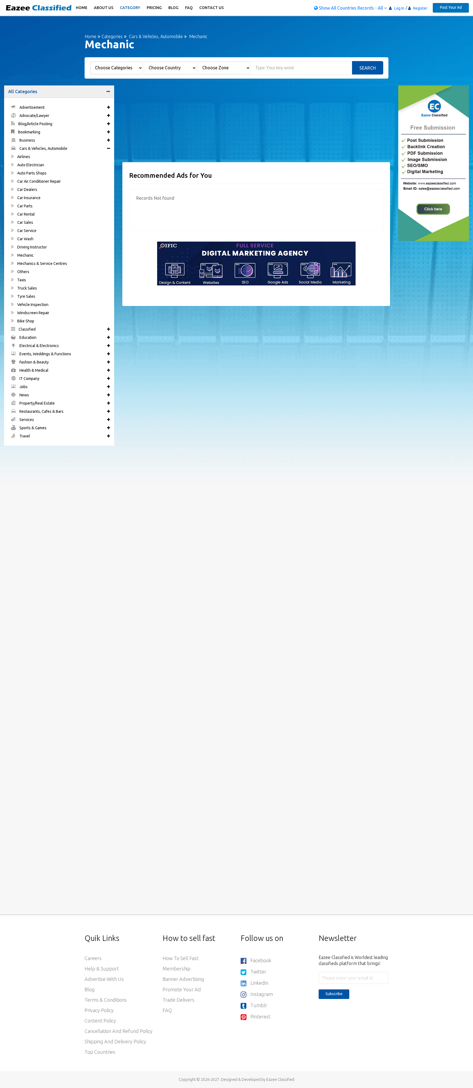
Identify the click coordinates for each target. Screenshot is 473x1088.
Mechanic (25, 255)
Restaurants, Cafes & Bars (41, 411)
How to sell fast (180, 958)
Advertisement (32, 107)
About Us (103, 7)
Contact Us (211, 7)
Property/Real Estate (37, 403)
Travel (24, 436)
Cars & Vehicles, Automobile (156, 36)
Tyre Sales (25, 296)
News (24, 395)
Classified (27, 329)
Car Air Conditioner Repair (38, 181)
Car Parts (24, 206)
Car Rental (25, 214)
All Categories (22, 91)
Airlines (23, 156)
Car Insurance (28, 198)
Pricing (154, 7)
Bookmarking (28, 132)
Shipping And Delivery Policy (115, 1041)
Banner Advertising (183, 979)
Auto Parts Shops (31, 173)
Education (27, 337)
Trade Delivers (178, 1000)
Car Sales (24, 222)
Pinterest (260, 1016)
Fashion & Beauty (34, 362)
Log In (399, 8)
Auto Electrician (30, 165)
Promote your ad (182, 989)
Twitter (258, 971)
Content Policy (100, 1020)
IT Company (29, 378)
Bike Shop (25, 321)
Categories (112, 36)
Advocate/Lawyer (34, 115)
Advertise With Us (104, 979)
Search (367, 67)
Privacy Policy (99, 1010)
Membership (177, 968)
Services (26, 419)
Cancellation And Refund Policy (118, 1031)
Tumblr (258, 1005)
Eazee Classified (280, 1079)
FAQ (189, 7)
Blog (173, 7)
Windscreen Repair (32, 313)
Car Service (26, 230)
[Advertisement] (256, 123)
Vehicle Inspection (32, 304)
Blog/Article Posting (35, 124)
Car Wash (24, 239)
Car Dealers (26, 189)
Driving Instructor (31, 247)
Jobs (23, 387)
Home (81, 7)
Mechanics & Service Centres (41, 263)
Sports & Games (33, 428)
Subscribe (333, 994)
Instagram (261, 994)
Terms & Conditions (106, 1000)
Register (419, 8)
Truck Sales (26, 288)
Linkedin (259, 983)
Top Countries (100, 1052)
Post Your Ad (451, 7)
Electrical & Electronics (39, 345)
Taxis (21, 280)
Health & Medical (33, 370)
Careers (93, 958)
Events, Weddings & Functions (45, 354)
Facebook (260, 960)
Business (27, 140)
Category (130, 7)
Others (22, 272)
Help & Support (102, 968)
